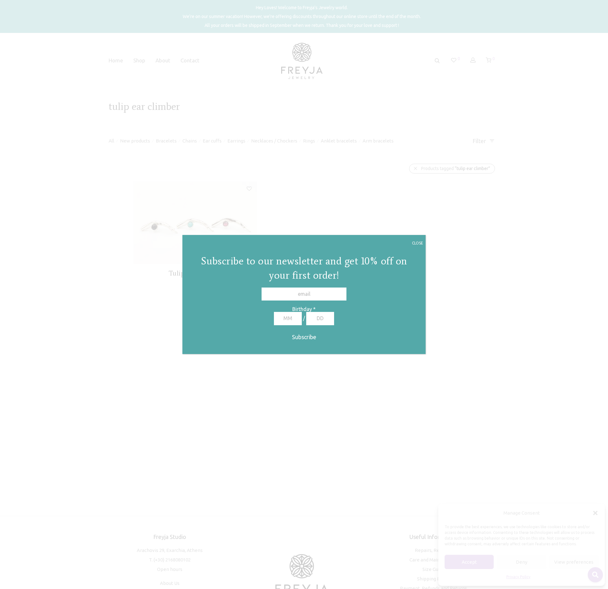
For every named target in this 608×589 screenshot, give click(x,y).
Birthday (304, 309)
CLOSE (417, 243)
